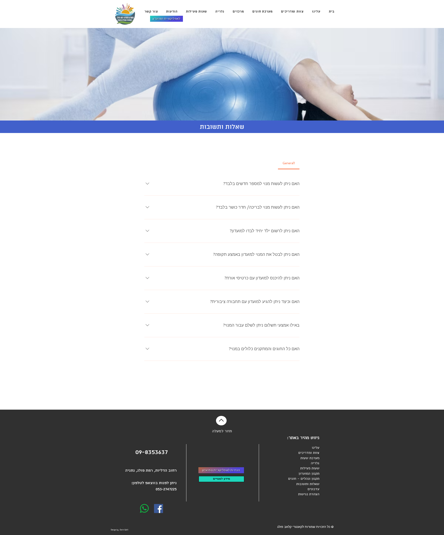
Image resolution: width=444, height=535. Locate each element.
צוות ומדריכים (308, 452)
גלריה (315, 463)
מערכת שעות (309, 458)
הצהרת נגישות (308, 494)
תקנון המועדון (309, 473)
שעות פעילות (309, 468)
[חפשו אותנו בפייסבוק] (158, 508)
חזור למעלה (222, 431)
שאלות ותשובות (307, 483)
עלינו (315, 447)
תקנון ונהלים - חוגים (303, 478)
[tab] (288, 163)
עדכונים (313, 489)
